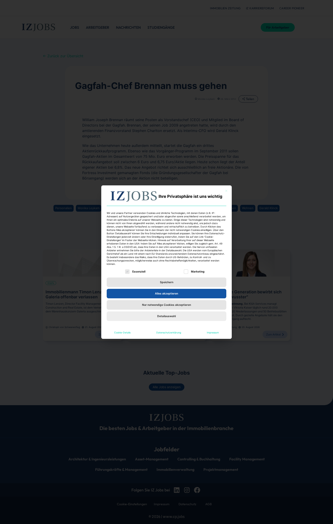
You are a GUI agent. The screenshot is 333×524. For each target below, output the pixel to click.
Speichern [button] (166, 282)
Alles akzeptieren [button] (166, 293)
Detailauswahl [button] (166, 316)
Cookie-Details (122, 332)
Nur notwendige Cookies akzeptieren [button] (166, 304)
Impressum (213, 332)
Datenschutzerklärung (168, 332)
